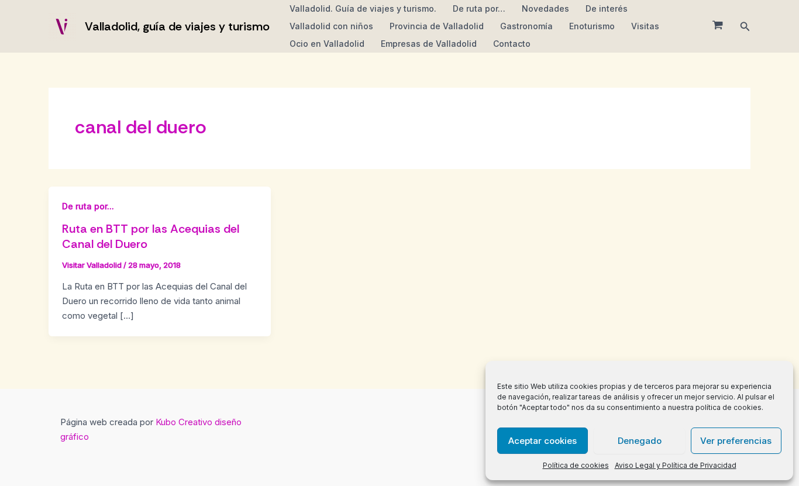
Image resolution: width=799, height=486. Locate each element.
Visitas (645, 26)
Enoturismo (592, 26)
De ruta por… (479, 8)
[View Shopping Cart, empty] (717, 26)
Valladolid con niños (331, 26)
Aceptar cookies (542, 440)
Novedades (545, 8)
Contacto (512, 44)
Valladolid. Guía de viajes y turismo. (363, 8)
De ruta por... (88, 206)
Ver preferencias (736, 440)
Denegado (640, 440)
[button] (745, 26)
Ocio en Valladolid (327, 44)
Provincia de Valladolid (437, 26)
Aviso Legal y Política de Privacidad (675, 465)
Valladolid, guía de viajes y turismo (177, 26)
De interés (607, 8)
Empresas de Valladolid (429, 44)
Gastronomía (526, 26)
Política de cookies (576, 465)
